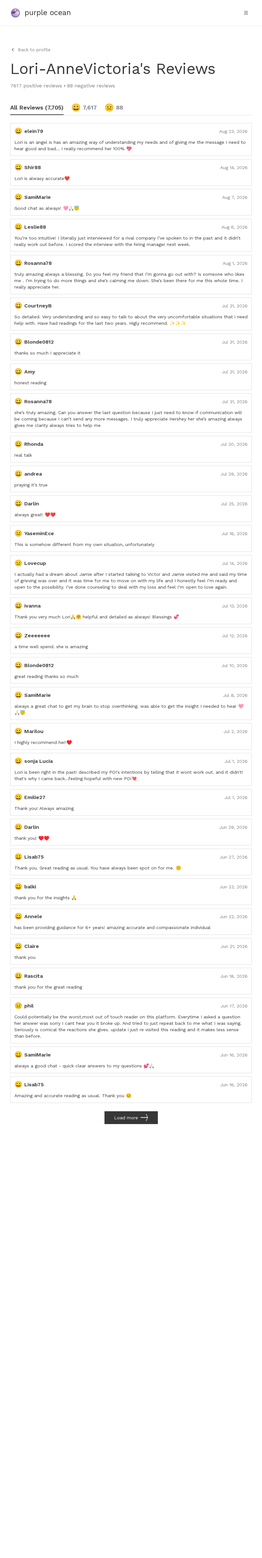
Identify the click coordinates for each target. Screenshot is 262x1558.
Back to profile (34, 49)
